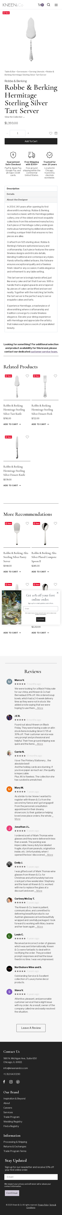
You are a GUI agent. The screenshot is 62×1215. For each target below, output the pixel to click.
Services (8, 1112)
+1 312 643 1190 (11, 1074)
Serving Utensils (36, 71)
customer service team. (44, 351)
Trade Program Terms (14, 1151)
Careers (7, 1107)
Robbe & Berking (16, 81)
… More (39, 708)
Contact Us (11, 1051)
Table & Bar (10, 71)
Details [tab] (10, 194)
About (6, 1103)
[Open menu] (56, 4)
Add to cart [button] (10, 424)
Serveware (22, 71)
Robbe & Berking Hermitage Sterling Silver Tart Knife (14, 409)
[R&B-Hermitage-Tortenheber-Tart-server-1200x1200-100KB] (31, 39)
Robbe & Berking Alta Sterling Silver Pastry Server (15, 557)
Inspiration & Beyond (14, 1098)
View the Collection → (15, 117)
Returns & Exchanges (14, 1146)
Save (7, 13)
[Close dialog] (57, 593)
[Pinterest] (17, 1081)
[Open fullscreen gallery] (54, 62)
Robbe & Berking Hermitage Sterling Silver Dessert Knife (14, 470)
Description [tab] (13, 188)
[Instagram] (10, 1081)
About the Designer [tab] (17, 199)
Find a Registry (11, 1126)
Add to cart (31, 141)
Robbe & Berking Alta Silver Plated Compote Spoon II (44, 557)
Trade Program (11, 1117)
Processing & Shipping (15, 1142)
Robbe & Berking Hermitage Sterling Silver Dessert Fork (42, 409)
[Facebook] (4, 1081)
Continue (12, 1193)
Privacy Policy (43, 1205)
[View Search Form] (48, 5)
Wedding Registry (12, 1121)
